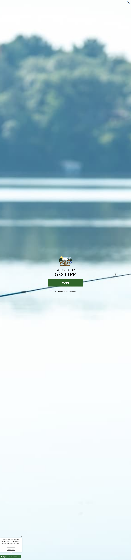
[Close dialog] (128, 2)
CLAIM (65, 282)
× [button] (21, 536)
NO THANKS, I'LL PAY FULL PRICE (65, 291)
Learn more (11, 549)
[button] (13, 556)
